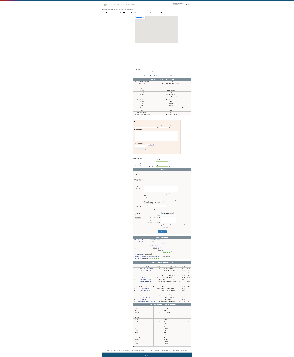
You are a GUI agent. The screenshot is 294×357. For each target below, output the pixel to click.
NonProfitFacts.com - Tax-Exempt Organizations (121, 4)
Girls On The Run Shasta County (146, 297)
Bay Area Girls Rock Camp (146, 270)
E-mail (164, 125)
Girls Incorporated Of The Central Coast (145, 268)
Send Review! (162, 231)
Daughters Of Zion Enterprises (139, 248)
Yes (146, 197)
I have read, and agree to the (157, 209)
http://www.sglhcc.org (171, 88)
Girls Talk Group (145, 299)
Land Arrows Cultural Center (139, 241)
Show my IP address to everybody (175, 225)
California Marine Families (139, 239)
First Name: (136, 125)
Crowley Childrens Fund (138, 258)
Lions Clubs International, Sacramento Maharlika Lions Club (145, 252)
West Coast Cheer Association (145, 279)
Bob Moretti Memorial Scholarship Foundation (142, 250)
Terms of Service (164, 209)
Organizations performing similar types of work (147, 71)
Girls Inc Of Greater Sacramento (146, 295)
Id (133, 264)
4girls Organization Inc (145, 290)
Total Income (188, 264)
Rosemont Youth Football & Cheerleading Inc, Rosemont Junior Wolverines (147, 256)
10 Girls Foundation (145, 288)
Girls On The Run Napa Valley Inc (145, 272)
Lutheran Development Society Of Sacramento (142, 243)
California (112, 9)
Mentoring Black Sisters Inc (145, 281)
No (151, 197)
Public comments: (141, 129)
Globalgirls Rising (145, 275)
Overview (140, 69)
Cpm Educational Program (138, 254)
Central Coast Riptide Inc (145, 292)
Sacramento (170, 87)
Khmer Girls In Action (145, 266)
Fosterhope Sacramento (138, 245)
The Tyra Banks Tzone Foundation (145, 283)
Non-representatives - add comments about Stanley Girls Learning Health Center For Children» (154, 75)
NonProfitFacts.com (106, 9)
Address (167, 264)
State (179, 264)
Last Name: (148, 125)
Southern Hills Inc (145, 277)
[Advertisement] (162, 55)
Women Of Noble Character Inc (145, 284)
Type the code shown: (138, 143)
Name (146, 264)
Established (183, 264)
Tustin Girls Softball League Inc (145, 273)
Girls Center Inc (146, 294)
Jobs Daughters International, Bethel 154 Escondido (145, 301)
